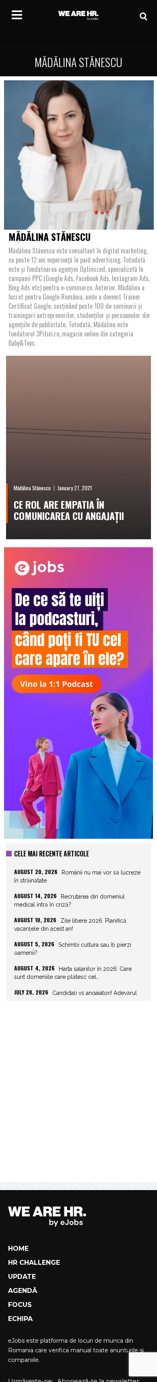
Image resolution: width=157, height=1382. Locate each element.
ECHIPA (20, 1319)
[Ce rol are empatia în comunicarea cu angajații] (78, 448)
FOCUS (20, 1305)
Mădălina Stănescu (32, 488)
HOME (18, 1248)
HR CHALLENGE (34, 1262)
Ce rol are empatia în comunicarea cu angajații (69, 510)
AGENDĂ (22, 1290)
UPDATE (22, 1276)
